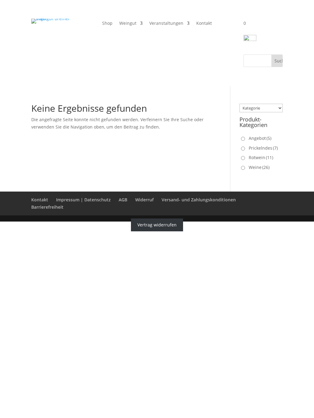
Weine (259, 167)
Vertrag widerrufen (157, 225)
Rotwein (261, 157)
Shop (107, 23)
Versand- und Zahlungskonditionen (199, 200)
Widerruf (144, 200)
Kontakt (204, 23)
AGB (123, 200)
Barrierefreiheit (47, 207)
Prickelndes (263, 148)
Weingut (127, 23)
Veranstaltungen (166, 23)
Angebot (260, 138)
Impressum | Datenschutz (83, 200)
